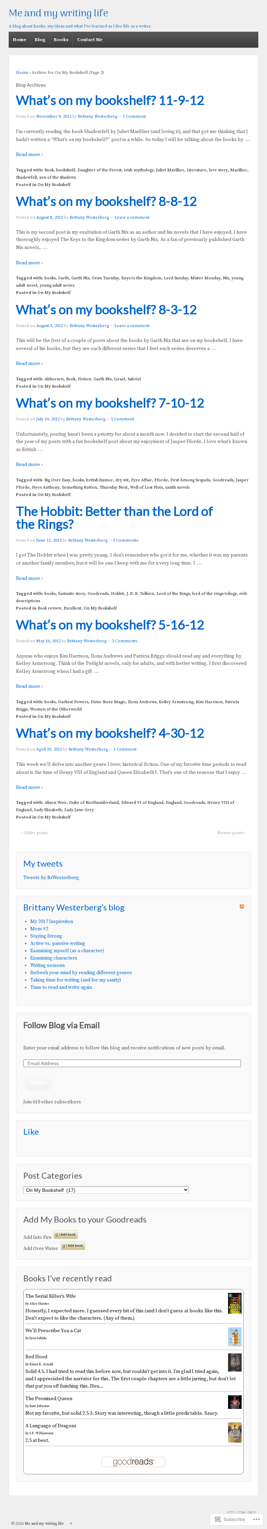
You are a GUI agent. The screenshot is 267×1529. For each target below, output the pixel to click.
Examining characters (53, 958)
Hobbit (117, 593)
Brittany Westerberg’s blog (73, 907)
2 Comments (124, 641)
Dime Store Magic (108, 702)
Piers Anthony (45, 487)
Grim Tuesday (105, 278)
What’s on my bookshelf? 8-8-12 (106, 201)
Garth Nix (80, 278)
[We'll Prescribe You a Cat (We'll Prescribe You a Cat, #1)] (235, 1345)
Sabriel (134, 379)
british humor (99, 480)
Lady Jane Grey (79, 810)
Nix (226, 278)
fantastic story (71, 593)
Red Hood (36, 1357)
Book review (49, 608)
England (173, 802)
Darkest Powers (73, 702)
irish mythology (139, 170)
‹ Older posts (34, 833)
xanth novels (177, 487)
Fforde (161, 480)
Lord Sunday (176, 278)
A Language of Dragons (50, 1426)
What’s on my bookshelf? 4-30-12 (110, 732)
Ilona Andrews (142, 702)
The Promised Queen (48, 1399)
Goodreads (222, 480)
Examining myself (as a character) (67, 951)
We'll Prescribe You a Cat (53, 1331)
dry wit (122, 480)
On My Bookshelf (54, 184)
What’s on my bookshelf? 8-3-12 (106, 309)
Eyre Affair (141, 480)
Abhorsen (54, 379)
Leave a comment (131, 217)
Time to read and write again (61, 987)
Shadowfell (26, 177)
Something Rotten (79, 487)
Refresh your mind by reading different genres (81, 973)
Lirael (119, 379)
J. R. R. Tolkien (140, 593)
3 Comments (125, 540)
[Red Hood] (235, 1370)
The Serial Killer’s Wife (50, 1296)
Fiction (84, 379)
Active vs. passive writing (57, 943)
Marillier (238, 170)
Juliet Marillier (170, 170)
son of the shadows (57, 177)
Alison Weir (55, 802)
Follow (38, 1083)
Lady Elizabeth (48, 810)
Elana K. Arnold (41, 1364)
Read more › (29, 155)
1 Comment (134, 116)
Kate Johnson (39, 1406)
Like (31, 1131)
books (50, 278)
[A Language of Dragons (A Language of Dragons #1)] (235, 1441)
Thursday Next (113, 487)
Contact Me (90, 39)
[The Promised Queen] (235, 1407)
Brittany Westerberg (97, 116)
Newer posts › (231, 833)
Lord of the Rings (173, 593)
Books (61, 39)
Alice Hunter (39, 1304)
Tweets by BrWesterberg (51, 878)
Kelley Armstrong (176, 702)
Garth (63, 278)
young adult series (57, 285)
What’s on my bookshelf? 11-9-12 (110, 100)
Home (19, 39)
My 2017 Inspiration (51, 921)
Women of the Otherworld (56, 709)
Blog (40, 39)
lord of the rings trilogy (214, 593)
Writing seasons (47, 965)
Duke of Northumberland (94, 802)
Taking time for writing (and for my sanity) (75, 980)
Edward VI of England (142, 802)
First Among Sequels (190, 480)
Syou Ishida (38, 1338)
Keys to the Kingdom (141, 278)
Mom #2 (39, 929)
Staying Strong (46, 936)
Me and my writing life (58, 14)
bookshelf (65, 170)
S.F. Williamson (42, 1433)
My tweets (43, 863)
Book (49, 170)
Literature (197, 170)
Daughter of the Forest (100, 170)
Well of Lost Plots (146, 487)
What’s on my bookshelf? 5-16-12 (110, 624)
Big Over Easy (57, 480)
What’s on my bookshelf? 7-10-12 (110, 402)
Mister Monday (205, 278)
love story (218, 170)
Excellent (72, 608)
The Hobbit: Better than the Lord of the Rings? (114, 517)
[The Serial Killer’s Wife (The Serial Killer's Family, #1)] (235, 1312)
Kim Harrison (209, 702)
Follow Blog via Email (61, 1025)
